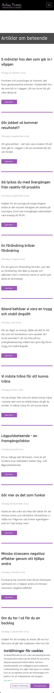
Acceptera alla (40, 686)
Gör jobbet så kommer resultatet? (19, 125)
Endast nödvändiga (20, 686)
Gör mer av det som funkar (23, 495)
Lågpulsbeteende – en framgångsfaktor (19, 438)
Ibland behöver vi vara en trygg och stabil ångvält (26, 311)
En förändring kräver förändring (18, 248)
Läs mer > (9, 102)
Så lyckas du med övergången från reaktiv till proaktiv (25, 185)
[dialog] (27, 669)
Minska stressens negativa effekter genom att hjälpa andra (23, 558)
